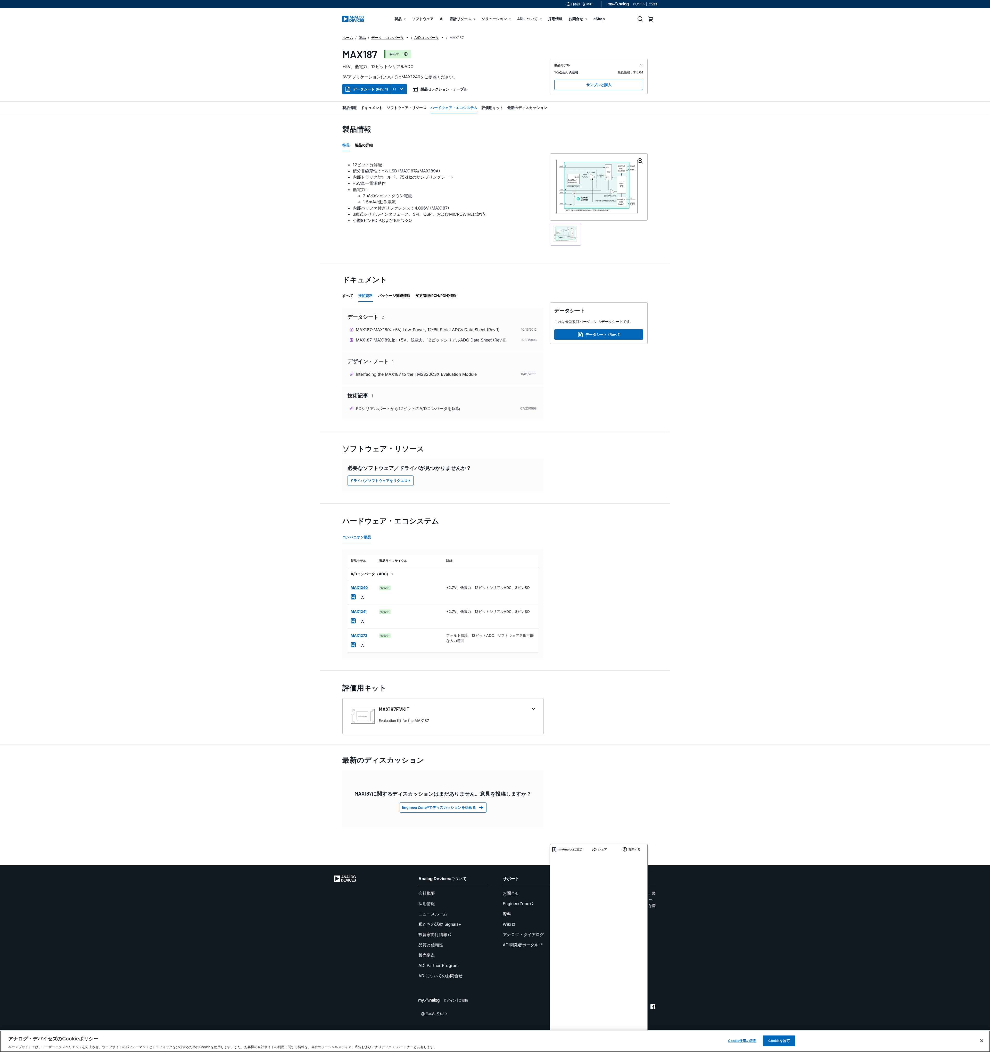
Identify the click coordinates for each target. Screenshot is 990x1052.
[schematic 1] (565, 234)
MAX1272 (359, 635)
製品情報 (349, 107)
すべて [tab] (347, 295)
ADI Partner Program (438, 965)
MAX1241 (359, 611)
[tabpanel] (443, 192)
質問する (634, 849)
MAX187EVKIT (394, 709)
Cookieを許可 (779, 1040)
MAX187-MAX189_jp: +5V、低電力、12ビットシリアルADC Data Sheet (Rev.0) (431, 340)
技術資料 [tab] (365, 295)
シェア (602, 849)
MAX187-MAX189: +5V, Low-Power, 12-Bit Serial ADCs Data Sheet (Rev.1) (428, 329)
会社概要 (426, 893)
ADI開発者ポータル (521, 944)
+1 (394, 89)
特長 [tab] (346, 145)
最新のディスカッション (527, 107)
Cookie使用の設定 (742, 1040)
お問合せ (511, 893)
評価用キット (492, 107)
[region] (495, 1041)
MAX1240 (359, 587)
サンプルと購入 (599, 84)
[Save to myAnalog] (362, 596)
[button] (407, 37)
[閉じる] (981, 1040)
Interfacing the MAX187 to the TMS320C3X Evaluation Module (416, 374)
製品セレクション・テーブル (443, 89)
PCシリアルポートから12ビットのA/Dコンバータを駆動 (408, 408)
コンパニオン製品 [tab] (356, 537)
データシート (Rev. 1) (370, 89)
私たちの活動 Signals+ (439, 924)
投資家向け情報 (432, 934)
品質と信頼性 (430, 944)
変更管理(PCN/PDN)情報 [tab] (436, 295)
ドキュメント (372, 107)
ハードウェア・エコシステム (454, 107)
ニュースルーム (432, 913)
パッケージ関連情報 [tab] (394, 295)
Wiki (507, 924)
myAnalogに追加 (570, 849)
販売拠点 (426, 955)
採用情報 (426, 903)
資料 (507, 913)
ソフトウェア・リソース (406, 107)
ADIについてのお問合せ (440, 975)
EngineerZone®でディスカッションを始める (439, 807)
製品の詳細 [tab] (364, 145)
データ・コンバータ (387, 37)
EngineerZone (516, 903)
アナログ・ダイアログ (523, 934)
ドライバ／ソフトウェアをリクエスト (380, 480)
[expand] (533, 709)
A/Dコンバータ (426, 37)
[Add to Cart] (353, 596)
